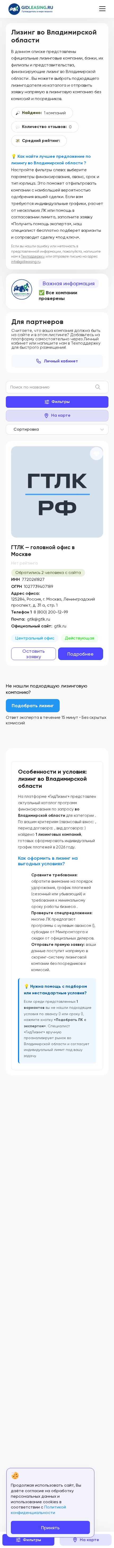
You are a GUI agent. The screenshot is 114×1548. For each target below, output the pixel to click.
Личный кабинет (61, 360)
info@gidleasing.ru (26, 262)
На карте (61, 415)
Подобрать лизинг (33, 706)
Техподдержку (33, 256)
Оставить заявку (33, 654)
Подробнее (80, 654)
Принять (50, 1527)
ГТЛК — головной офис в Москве (43, 551)
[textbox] (24, 429)
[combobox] (57, 429)
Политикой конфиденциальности (38, 1510)
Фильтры (60, 401)
